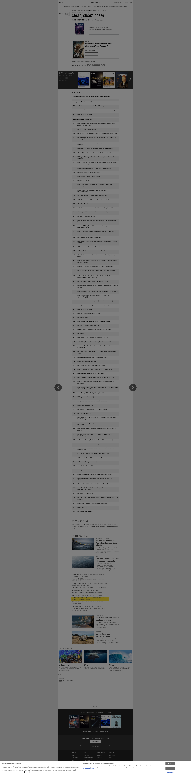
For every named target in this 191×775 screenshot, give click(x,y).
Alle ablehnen (170, 768)
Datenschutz (27, 771)
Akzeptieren (170, 763)
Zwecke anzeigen (170, 772)
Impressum (32, 771)
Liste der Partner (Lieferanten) (88, 768)
